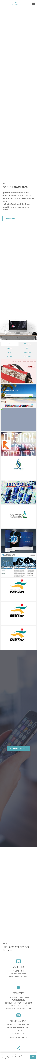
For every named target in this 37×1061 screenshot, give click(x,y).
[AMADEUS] (18, 541)
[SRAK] (18, 468)
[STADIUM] (18, 638)
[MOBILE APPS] (18, 419)
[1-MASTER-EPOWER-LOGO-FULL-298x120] (16, 3)
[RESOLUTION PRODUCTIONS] (18, 444)
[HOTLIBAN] (18, 395)
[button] (34, 3)
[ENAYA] (18, 516)
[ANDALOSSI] (18, 371)
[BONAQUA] (18, 492)
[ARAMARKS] (18, 565)
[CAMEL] (18, 613)
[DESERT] (18, 589)
